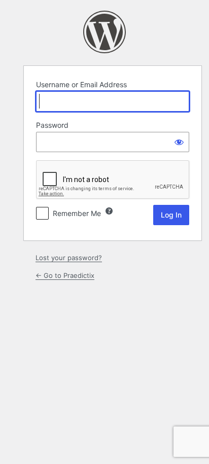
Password (52, 125)
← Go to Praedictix (65, 275)
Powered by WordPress (104, 32)
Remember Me (77, 213)
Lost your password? (69, 258)
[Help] (109, 211)
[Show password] (179, 142)
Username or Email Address (81, 84)
